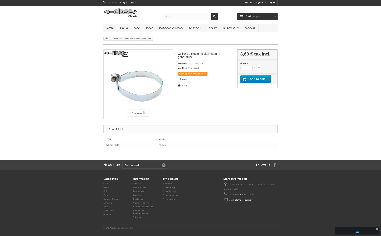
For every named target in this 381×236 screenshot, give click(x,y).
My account (170, 178)
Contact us (247, 2)
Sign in (272, 2)
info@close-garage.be (244, 200)
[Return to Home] (106, 38)
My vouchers (169, 199)
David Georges (127, 228)
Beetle (124, 27)
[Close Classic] (131, 13)
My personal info (170, 195)
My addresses (169, 191)
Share (183, 79)
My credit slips (170, 187)
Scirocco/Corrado (171, 27)
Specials (137, 183)
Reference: (183, 63)
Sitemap (137, 217)
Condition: (183, 68)
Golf (137, 27)
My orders (167, 183)
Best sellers (138, 191)
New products (139, 187)
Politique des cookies (143, 207)
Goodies (250, 27)
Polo (149, 27)
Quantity (244, 63)
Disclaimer (138, 199)
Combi (110, 27)
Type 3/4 (212, 27)
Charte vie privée (141, 203)
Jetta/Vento (231, 27)
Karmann (195, 27)
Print (184, 85)
